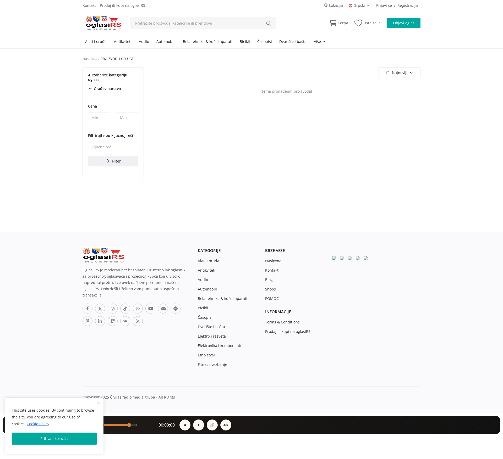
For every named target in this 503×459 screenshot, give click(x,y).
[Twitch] (113, 321)
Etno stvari (207, 354)
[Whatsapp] (138, 309)
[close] (98, 402)
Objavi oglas (403, 22)
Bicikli (245, 41)
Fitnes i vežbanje (212, 364)
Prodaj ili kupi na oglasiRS (122, 5)
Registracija (407, 5)
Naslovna (90, 58)
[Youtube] (150, 309)
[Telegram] (176, 309)
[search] (268, 23)
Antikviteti (123, 41)
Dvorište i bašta (293, 41)
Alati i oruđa (96, 41)
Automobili (166, 41)
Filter (116, 161)
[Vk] (125, 321)
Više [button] (318, 41)
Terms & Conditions (282, 322)
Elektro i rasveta (212, 336)
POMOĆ (272, 298)
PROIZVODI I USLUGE (117, 58)
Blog (269, 279)
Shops (270, 289)
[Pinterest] (87, 321)
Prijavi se (384, 5)
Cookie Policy (38, 423)
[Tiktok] (125, 309)
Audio (144, 41)
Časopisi (264, 41)
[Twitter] (100, 309)
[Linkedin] (100, 321)
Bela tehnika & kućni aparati (207, 41)
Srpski (360, 5)
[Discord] (163, 309)
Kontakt (89, 5)
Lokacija (335, 5)
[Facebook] (87, 309)
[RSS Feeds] (138, 321)
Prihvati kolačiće (54, 438)
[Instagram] (113, 309)
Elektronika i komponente (220, 345)
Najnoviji (399, 72)
